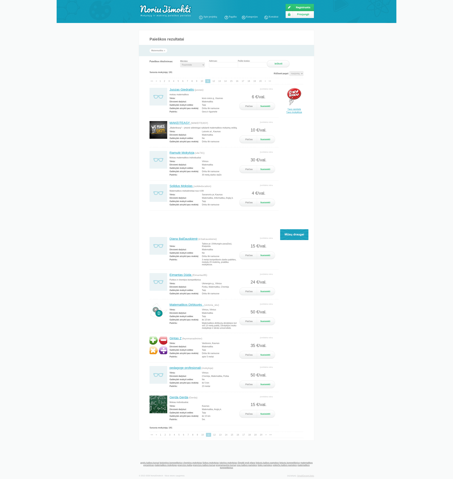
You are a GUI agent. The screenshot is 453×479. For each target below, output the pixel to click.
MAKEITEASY (180, 123)
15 (231, 81)
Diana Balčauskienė (184, 239)
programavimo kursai (226, 465)
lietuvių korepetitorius (289, 463)
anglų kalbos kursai (149, 463)
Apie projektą (210, 16)
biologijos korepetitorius (171, 463)
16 (237, 81)
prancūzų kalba (184, 465)
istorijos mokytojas (228, 463)
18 (249, 81)
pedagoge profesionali (185, 368)
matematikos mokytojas (165, 465)
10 (202, 81)
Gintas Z (176, 338)
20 (260, 81)
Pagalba (233, 16)
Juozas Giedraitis (182, 89)
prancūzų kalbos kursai (204, 465)
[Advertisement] (240, 9)
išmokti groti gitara (246, 463)
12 (214, 81)
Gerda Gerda (179, 397)
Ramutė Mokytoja (182, 152)
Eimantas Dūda (181, 275)
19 (254, 81)
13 (219, 81)
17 (243, 81)
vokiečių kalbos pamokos (285, 465)
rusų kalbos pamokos (247, 465)
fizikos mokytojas (211, 463)
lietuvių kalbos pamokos (267, 463)
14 (225, 81)
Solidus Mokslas (181, 186)
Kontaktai (273, 16)
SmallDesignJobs (305, 476)
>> (270, 81)
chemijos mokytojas (192, 463)
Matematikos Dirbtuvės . (187, 304)
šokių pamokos (265, 465)
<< (152, 81)
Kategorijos (252, 16)
